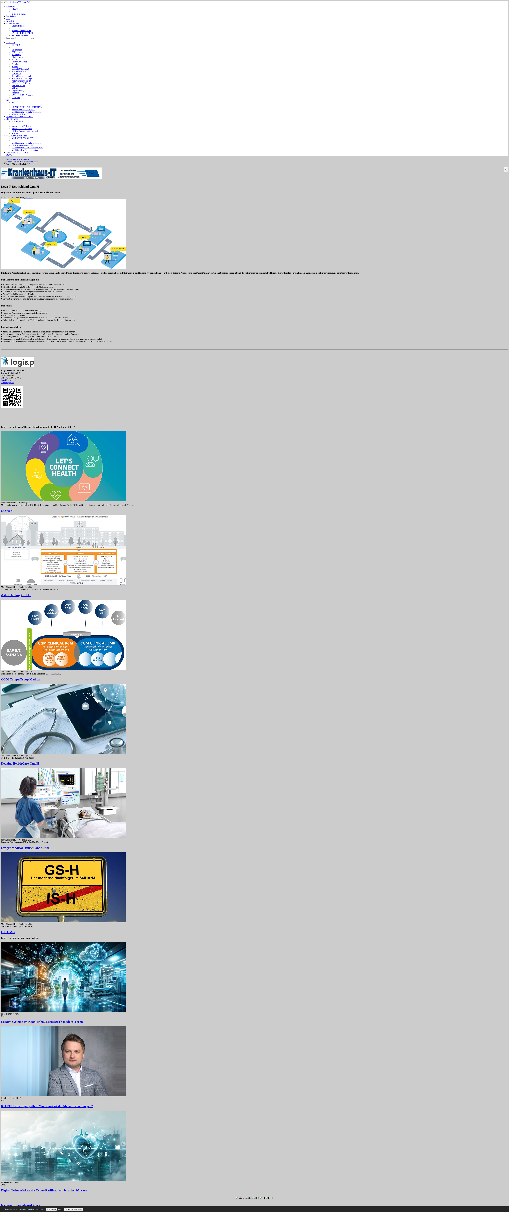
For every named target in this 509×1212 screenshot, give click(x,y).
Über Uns (10, 7)
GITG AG (8, 932)
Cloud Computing (19, 62)
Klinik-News (17, 57)
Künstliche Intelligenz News (23, 109)
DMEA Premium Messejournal (25, 131)
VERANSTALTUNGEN (17, 152)
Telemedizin (17, 50)
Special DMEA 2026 (20, 69)
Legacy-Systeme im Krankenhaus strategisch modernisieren (42, 1021)
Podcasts (15, 93)
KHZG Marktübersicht (21, 81)
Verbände (16, 97)
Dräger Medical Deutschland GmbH (26, 848)
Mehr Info (40, 1209)
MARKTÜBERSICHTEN (17, 136)
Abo (8, 19)
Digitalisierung (18, 90)
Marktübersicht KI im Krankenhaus (26, 112)
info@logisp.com (8, 380)
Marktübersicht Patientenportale (25, 150)
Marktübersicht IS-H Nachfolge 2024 (27, 148)
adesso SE (7, 510)
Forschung (16, 64)
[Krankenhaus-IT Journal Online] (18, 2)
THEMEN (10, 43)
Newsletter (10, 21)
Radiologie (16, 54)
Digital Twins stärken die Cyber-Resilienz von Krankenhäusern (44, 1190)
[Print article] (506, 420)
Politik (14, 59)
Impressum (7, 1205)
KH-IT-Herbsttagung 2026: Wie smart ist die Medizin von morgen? (47, 1106)
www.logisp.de (7, 382)
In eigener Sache (19, 14)
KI (7, 100)
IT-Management (18, 52)
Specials (15, 133)
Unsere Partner (12, 23)
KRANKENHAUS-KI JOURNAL (27, 107)
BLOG (9, 155)
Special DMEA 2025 (20, 71)
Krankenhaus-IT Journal (22, 126)
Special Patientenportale (22, 76)
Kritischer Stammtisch (21, 35)
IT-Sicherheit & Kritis (21, 83)
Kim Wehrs (29, 198)
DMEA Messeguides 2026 (23, 145)
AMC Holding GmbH (16, 595)
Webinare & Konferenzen (22, 95)
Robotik (15, 66)
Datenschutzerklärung (28, 1205)
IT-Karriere (16, 74)
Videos (14, 88)
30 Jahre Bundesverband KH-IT (19, 117)
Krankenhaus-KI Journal (22, 128)
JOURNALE (12, 119)
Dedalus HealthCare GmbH (20, 763)
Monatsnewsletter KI (20, 114)
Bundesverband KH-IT (21, 30)
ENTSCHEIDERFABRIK (23, 33)
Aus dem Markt (18, 85)
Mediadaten (11, 16)
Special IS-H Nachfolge (22, 78)
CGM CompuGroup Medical (21, 679)
